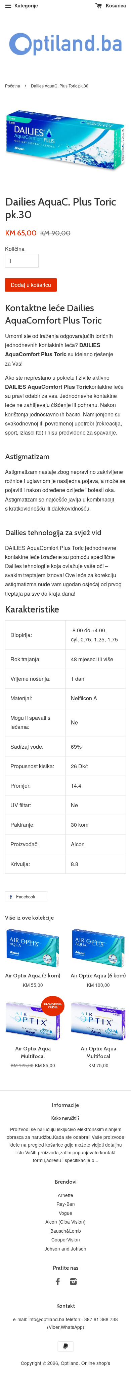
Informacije (65, 1105)
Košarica (115, 5)
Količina (15, 249)
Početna (12, 85)
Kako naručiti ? (65, 1118)
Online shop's (95, 1363)
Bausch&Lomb (65, 1230)
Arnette (65, 1195)
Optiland (70, 1363)
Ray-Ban (65, 1203)
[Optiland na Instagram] (73, 1282)
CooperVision (65, 1239)
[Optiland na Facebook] (57, 1282)
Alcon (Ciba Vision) (65, 1221)
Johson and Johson (65, 1248)
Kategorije (25, 5)
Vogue (65, 1212)
